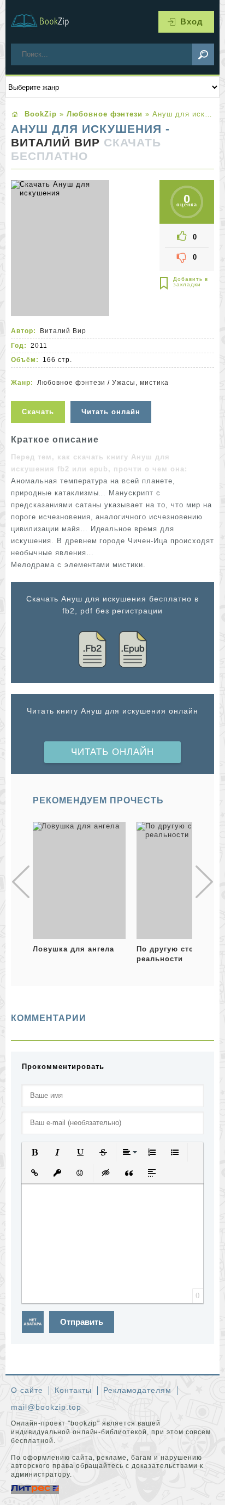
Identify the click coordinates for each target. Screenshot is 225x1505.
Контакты (73, 1390)
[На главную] (46, 22)
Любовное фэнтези (71, 382)
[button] (34, 1152)
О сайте (27, 1390)
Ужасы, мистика (140, 382)
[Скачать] (39, 394)
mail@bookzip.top (46, 1407)
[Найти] (203, 54)
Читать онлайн (112, 752)
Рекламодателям (137, 1390)
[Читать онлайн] (112, 394)
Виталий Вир (55, 142)
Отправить (81, 1321)
